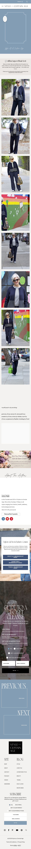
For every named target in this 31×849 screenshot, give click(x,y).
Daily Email (19, 648)
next (23, 714)
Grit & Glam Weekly (17, 653)
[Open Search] (27, 1)
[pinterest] (12, 830)
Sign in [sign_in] (19, 1)
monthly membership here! (16, 557)
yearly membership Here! (15, 567)
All (11, 648)
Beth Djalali (5, 496)
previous (13, 687)
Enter (14, 670)
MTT (19, 845)
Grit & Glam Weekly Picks (17, 657)
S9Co (15, 845)
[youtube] (17, 830)
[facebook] (8, 830)
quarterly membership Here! (15, 562)
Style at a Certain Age (14, 48)
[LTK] (21, 830)
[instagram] (5, 830)
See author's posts (10, 514)
